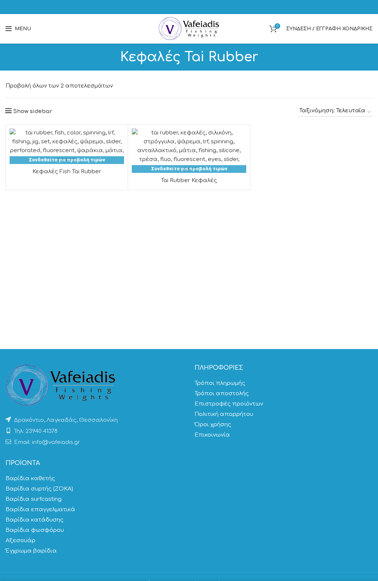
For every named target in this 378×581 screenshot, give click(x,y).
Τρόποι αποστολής (222, 393)
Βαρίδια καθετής (30, 478)
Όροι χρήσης (213, 424)
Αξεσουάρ (20, 540)
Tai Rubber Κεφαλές (189, 180)
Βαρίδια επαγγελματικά (40, 509)
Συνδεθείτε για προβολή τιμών (67, 160)
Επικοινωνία (212, 435)
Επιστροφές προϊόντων (229, 404)
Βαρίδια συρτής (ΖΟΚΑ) (39, 489)
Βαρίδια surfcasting (34, 499)
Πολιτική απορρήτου (224, 414)
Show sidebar (32, 111)
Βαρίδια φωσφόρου (35, 530)
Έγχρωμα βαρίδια (31, 551)
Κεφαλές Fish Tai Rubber (66, 171)
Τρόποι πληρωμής (220, 383)
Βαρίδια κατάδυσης (34, 520)
